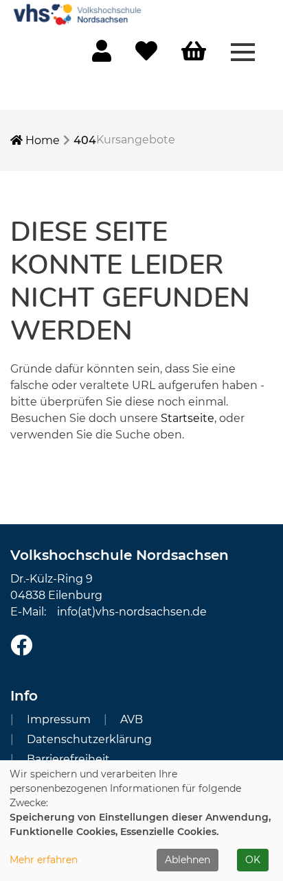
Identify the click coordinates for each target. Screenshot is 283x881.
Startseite (187, 418)
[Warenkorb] (193, 52)
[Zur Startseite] (79, 13)
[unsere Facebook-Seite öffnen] (21, 646)
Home (41, 140)
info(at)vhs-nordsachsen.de (132, 611)
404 (84, 140)
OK (252, 860)
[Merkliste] (146, 55)
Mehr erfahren (44, 860)
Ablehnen (187, 860)
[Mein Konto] (101, 55)
